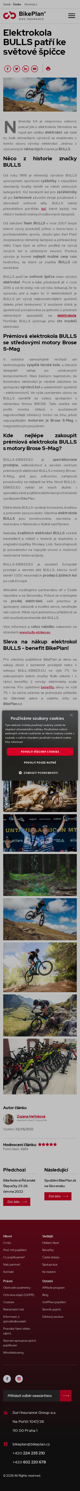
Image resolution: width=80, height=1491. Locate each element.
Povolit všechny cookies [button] (40, 751)
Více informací (14, 742)
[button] (40, 772)
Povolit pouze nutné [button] (40, 762)
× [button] (71, 715)
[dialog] (40, 745)
